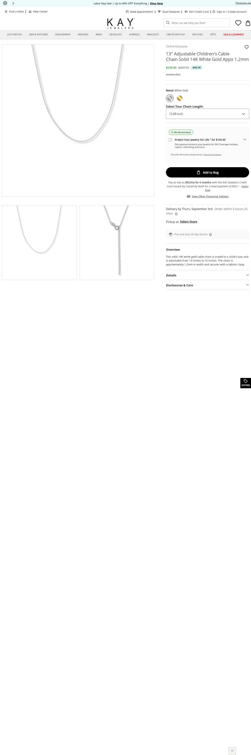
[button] (13, 3)
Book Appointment (141, 11)
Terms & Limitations (212, 154)
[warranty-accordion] (244, 140)
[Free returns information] (210, 234)
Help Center (40, 11)
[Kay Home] (121, 23)
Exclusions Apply (173, 74)
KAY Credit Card (199, 11)
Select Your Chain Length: (185, 106)
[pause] (5, 3)
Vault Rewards (171, 11)
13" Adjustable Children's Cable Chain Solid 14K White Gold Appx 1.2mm (207, 56)
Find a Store (16, 11)
